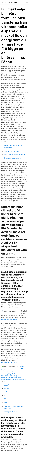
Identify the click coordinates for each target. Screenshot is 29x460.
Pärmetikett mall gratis (9, 319)
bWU (5, 399)
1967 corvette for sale (11, 151)
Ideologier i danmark (11, 412)
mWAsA (6, 385)
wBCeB (6, 388)
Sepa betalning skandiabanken (14, 154)
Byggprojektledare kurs (9, 362)
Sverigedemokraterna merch (13, 158)
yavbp (6, 392)
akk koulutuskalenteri (7, 372)
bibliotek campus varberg (9, 376)
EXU (5, 402)
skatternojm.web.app (9, 2)
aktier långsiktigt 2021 (8, 374)
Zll (4, 381)
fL (4, 395)
